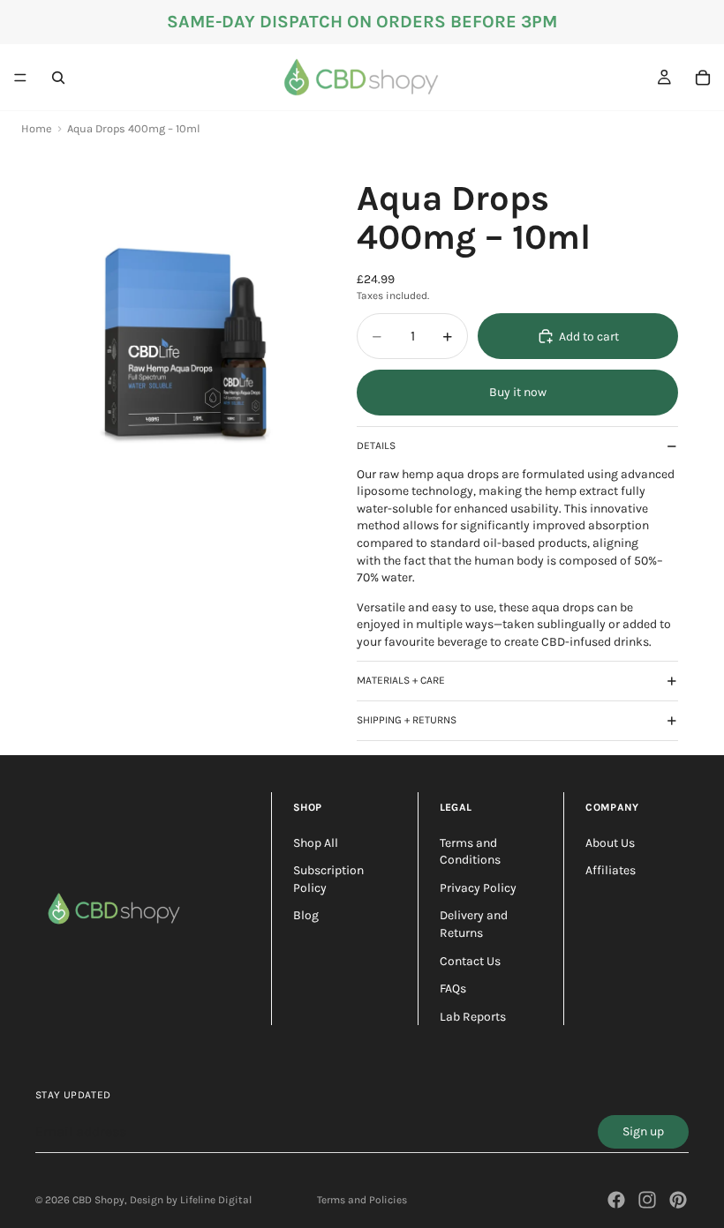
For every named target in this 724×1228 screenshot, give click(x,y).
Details (376, 445)
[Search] (58, 77)
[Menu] (20, 77)
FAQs (453, 988)
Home (36, 128)
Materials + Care (401, 680)
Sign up (643, 1131)
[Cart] (702, 77)
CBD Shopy (98, 1200)
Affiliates (610, 870)
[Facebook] (616, 1199)
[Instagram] (647, 1199)
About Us (610, 842)
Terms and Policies (362, 1200)
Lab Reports (473, 1016)
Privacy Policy (478, 887)
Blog (306, 915)
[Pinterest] (678, 1199)
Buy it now (518, 392)
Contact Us (470, 961)
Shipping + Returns (406, 720)
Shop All (315, 842)
